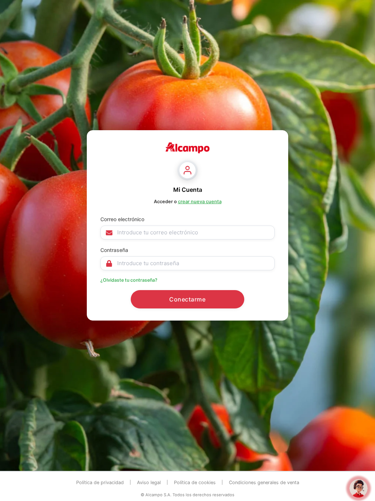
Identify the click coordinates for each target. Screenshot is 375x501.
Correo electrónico (122, 219)
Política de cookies (195, 482)
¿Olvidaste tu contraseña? (128, 280)
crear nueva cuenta (200, 201)
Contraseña (114, 250)
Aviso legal (149, 482)
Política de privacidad (100, 482)
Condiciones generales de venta (264, 482)
